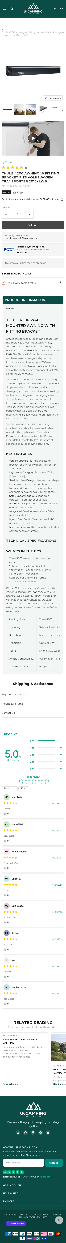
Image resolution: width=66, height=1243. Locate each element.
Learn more (21, 252)
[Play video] (33, 138)
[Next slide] (62, 109)
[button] (7, 109)
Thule (8, 162)
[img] (12, 168)
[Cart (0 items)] (61, 9)
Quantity (6, 207)
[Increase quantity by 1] (29, 214)
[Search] (12, 9)
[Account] (55, 9)
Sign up (54, 1162)
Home (5, 29)
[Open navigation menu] (4, 9)
